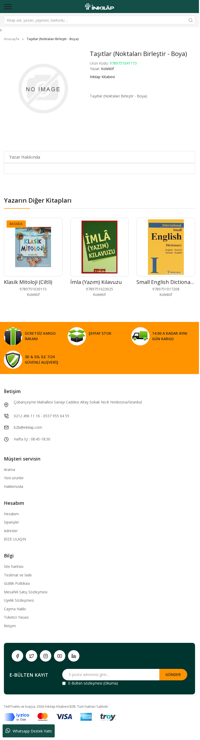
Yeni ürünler (14, 477)
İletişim (10, 625)
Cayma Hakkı (15, 608)
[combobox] (99, 20)
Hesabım (11, 513)
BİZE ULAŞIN (15, 539)
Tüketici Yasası (16, 617)
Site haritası (13, 566)
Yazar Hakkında (24, 157)
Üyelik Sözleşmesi (19, 600)
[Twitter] (31, 656)
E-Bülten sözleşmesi (85, 683)
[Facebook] (17, 656)
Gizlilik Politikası (17, 583)
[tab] (99, 157)
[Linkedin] (73, 656)
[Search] (190, 20)
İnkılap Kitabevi (102, 76)
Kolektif (107, 68)
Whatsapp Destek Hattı (32, 731)
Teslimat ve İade (18, 575)
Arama (9, 469)
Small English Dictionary (165, 281)
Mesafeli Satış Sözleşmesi (25, 591)
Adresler (11, 530)
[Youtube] (59, 656)
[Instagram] (45, 656)
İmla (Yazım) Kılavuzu (96, 281)
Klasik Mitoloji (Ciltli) (28, 281)
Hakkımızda (13, 486)
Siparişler (11, 522)
